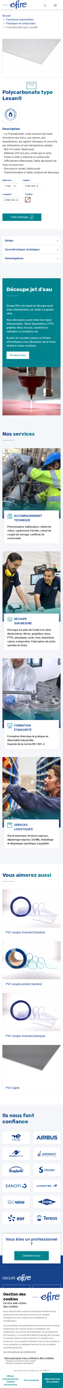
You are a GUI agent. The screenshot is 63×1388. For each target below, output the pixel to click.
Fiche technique (19, 217)
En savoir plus (18, 355)
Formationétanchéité (23, 727)
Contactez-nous (32, 1255)
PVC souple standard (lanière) (25, 932)
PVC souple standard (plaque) (25, 1036)
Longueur (6, 194)
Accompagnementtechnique (28, 518)
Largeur (26, 180)
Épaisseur (7, 180)
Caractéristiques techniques (22, 249)
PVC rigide (13, 1088)
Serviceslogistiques (23, 827)
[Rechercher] (45, 5)
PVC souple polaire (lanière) (24, 984)
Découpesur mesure (23, 621)
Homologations (14, 258)
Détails (9, 240)
